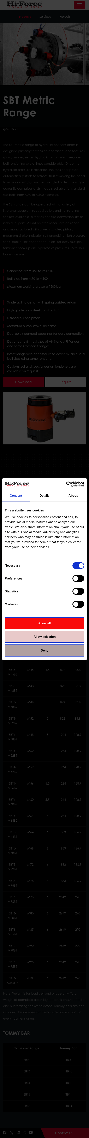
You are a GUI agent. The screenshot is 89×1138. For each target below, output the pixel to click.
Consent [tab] (16, 495)
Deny (44, 650)
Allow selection (45, 636)
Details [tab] (45, 495)
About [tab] (73, 495)
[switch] (78, 578)
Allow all (44, 623)
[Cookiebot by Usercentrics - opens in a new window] (66, 484)
